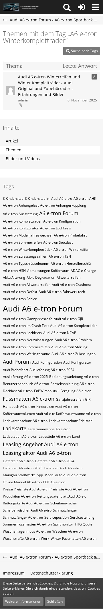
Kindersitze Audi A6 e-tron (57, 406)
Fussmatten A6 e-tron (28, 398)
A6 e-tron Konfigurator (21, 228)
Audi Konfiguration (47, 362)
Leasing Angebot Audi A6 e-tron (40, 444)
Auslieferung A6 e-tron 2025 (25, 376)
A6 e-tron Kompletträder (22, 221)
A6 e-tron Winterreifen (71, 249)
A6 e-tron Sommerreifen (22, 242)
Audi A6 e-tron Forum (43, 308)
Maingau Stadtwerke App (23, 474)
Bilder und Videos (23, 158)
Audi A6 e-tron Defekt (20, 291)
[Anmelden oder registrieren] (81, 7)
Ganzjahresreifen (70, 399)
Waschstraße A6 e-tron (21, 538)
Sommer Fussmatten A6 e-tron (27, 524)
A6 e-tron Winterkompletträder (27, 249)
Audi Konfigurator (77, 362)
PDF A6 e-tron (54, 482)
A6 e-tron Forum (58, 213)
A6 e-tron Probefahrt (70, 235)
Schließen (55, 601)
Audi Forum (17, 361)
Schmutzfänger (65, 510)
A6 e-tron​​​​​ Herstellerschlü (71, 263)
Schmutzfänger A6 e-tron (23, 517)
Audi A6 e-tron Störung (69, 347)
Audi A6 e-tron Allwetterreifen (26, 284)
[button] (67, 7)
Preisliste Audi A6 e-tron (68, 489)
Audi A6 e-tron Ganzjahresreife (27, 318)
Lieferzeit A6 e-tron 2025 (22, 468)
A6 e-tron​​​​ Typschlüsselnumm (26, 263)
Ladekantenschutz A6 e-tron (25, 420)
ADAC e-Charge (83, 270)
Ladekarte (14, 428)
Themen (13, 149)
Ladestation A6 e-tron (20, 436)
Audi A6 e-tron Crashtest (71, 284)
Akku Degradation (41, 277)
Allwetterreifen (68, 277)
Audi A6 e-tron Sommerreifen (26, 347)
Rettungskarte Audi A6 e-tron (26, 503)
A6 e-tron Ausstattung (20, 213)
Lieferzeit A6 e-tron (18, 461)
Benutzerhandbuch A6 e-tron (26, 383)
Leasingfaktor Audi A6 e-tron (37, 452)
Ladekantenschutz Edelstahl (71, 420)
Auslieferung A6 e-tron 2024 (51, 369)
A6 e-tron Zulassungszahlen (25, 256)
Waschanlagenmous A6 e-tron (27, 531)
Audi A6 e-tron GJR (68, 318)
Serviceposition (56, 517)
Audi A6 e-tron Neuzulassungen (28, 339)
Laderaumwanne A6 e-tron (49, 429)
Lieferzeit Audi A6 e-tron (63, 468)
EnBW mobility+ (46, 390)
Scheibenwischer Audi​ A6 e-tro (27, 510)
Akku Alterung (14, 277)
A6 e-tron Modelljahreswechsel (27, 235)
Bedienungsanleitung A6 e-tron (74, 376)
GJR (87, 399)
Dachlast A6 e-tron (18, 390)
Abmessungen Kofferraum (48, 270)
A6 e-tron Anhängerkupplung (63, 205)
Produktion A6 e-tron (19, 496)
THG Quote (83, 524)
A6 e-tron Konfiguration (61, 221)
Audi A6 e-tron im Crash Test (26, 325)
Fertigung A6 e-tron (75, 390)
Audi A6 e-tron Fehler (20, 298)
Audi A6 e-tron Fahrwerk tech (62, 291)
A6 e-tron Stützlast (58, 242)
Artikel (12, 141)
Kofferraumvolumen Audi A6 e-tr (29, 413)
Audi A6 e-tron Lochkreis (22, 332)
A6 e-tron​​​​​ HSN (14, 270)
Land (76, 436)
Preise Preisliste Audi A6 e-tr (25, 489)
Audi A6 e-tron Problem (73, 339)
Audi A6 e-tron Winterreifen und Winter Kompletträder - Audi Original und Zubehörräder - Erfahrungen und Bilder (49, 85)
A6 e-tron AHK (85, 198)
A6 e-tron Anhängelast (21, 205)
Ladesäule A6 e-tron (55, 436)
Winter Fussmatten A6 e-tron (73, 538)
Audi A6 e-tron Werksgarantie (26, 353)
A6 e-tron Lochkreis (55, 228)
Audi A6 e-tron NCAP (59, 332)
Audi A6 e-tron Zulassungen (74, 353)
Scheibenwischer (63, 503)
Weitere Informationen (23, 601)
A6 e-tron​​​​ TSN (60, 256)
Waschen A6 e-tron (67, 531)
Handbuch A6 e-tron (19, 406)
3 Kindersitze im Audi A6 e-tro (48, 198)
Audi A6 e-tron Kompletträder (73, 325)
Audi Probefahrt (15, 369)
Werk (45, 538)
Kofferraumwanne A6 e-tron (78, 413)
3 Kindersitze (13, 198)
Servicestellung (82, 517)
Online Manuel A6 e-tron (22, 482)
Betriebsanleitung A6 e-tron (72, 383)
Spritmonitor (63, 524)
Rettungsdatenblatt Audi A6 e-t (61, 496)
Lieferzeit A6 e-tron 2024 (54, 461)
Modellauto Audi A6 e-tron (65, 474)
